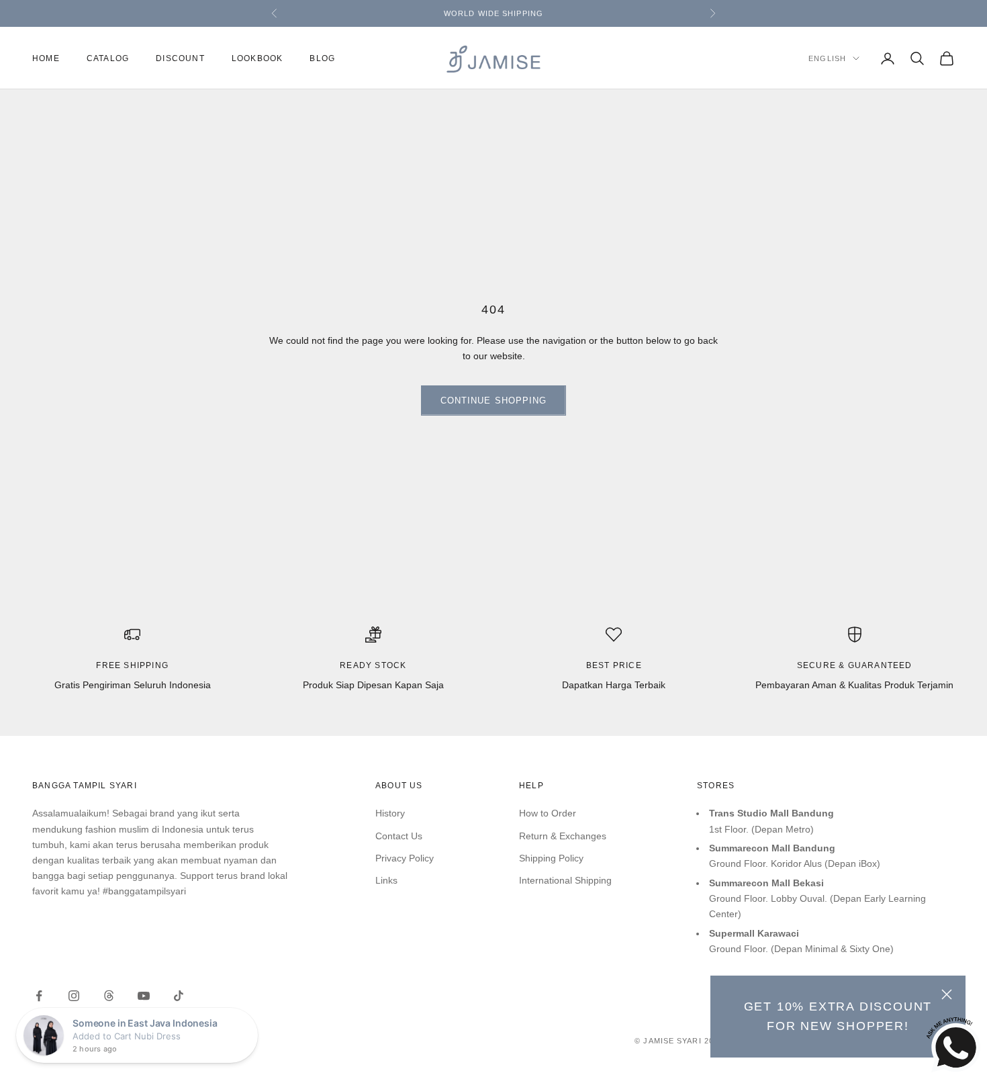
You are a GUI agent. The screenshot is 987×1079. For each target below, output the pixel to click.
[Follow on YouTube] (143, 995)
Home (46, 58)
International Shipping (565, 880)
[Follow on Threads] (108, 995)
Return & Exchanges (562, 836)
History (390, 813)
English (827, 58)
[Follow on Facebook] (39, 995)
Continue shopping (493, 400)
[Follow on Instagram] (74, 995)
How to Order (547, 813)
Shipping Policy (551, 858)
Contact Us (398, 836)
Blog (322, 58)
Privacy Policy (404, 858)
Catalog (108, 58)
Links (386, 880)
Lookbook (257, 58)
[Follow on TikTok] (178, 995)
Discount (180, 58)
